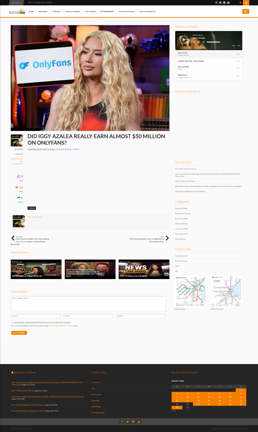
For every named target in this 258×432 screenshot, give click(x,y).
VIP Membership (107, 11)
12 (209, 397)
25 (198, 404)
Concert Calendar (181, 229)
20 (220, 401)
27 (220, 404)
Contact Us (96, 382)
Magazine (43, 11)
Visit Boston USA (181, 256)
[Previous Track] (194, 42)
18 (198, 401)
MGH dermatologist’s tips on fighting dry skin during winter (147, 239)
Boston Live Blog (147, 11)
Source (76, 149)
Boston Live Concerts (183, 213)
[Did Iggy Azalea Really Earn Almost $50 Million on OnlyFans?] (90, 130)
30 (177, 407)
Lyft (176, 271)
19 (209, 401)
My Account (96, 394)
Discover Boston (181, 261)
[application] (208, 40)
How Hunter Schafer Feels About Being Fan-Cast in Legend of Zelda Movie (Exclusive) (30, 240)
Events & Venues (72, 11)
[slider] (213, 42)
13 (220, 397)
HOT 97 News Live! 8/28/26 (144, 269)
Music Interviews (181, 234)
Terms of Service (68, 326)
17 (188, 401)
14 (230, 397)
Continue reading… (64, 149)
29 (241, 404)
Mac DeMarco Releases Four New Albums (190, 191)
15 (241, 397)
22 (241, 401)
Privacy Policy (53, 326)
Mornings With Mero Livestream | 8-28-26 (28, 411)
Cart (93, 388)
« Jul (173, 410)
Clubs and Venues (181, 224)
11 (198, 397)
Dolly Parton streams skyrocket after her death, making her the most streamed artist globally (75, 2)
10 (188, 397)
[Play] (184, 39)
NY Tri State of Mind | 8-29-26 (36, 269)
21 (230, 401)
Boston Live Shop (127, 11)
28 (230, 404)
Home (31, 11)
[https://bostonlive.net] (17, 14)
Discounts (95, 401)
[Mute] (203, 42)
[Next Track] (199, 42)
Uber (177, 266)
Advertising (96, 407)
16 (177, 401)
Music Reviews (180, 239)
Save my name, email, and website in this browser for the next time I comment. (42, 322)
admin (20, 149)
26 (209, 404)
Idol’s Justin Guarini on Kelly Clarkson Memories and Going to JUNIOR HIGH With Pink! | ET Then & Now (90, 269)
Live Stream (90, 11)
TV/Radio (56, 11)
